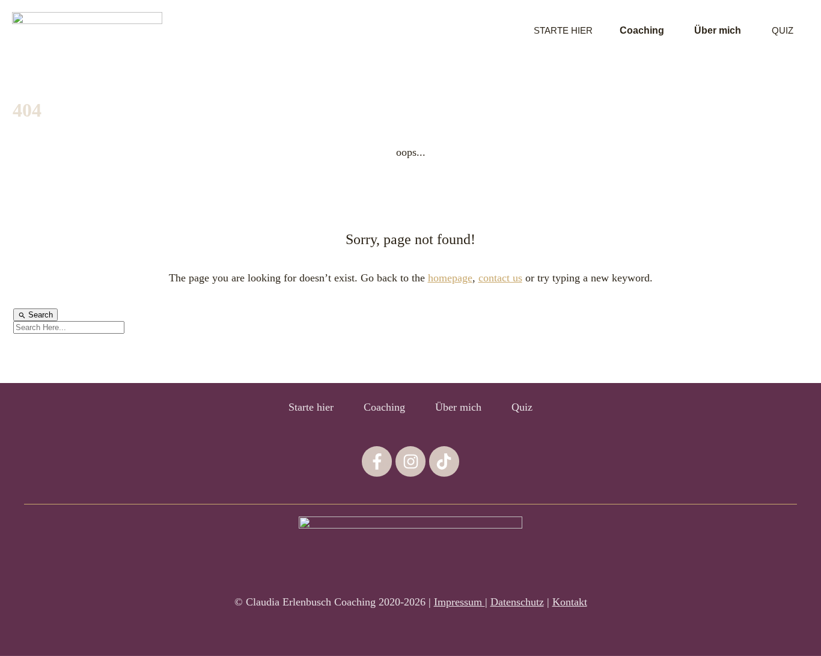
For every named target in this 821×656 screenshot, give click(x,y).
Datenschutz (517, 602)
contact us (500, 278)
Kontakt (569, 602)
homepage (450, 278)
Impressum (459, 602)
